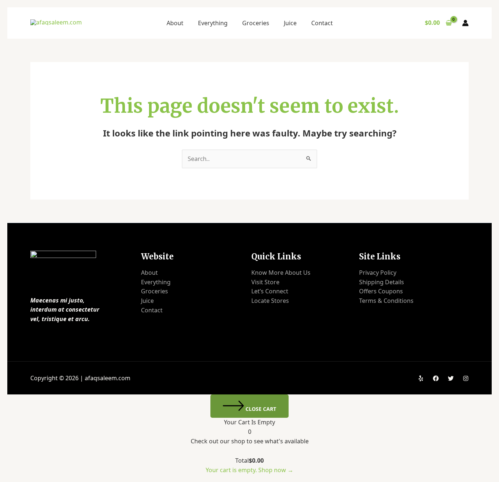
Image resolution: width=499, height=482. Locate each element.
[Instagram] (466, 378)
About (175, 23)
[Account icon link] (465, 23)
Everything (213, 23)
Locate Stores (270, 301)
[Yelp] (421, 378)
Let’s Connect (269, 291)
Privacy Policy (377, 273)
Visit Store (265, 282)
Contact (322, 23)
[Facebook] (436, 378)
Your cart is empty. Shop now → (249, 470)
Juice (290, 23)
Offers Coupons (381, 291)
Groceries (255, 23)
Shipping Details (381, 282)
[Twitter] (451, 378)
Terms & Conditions (386, 301)
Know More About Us (281, 273)
